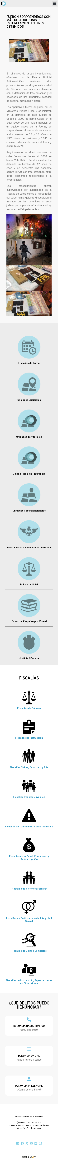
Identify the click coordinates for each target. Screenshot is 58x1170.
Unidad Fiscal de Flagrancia (29, 473)
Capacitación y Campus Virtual (29, 621)
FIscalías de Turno (29, 363)
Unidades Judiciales (29, 400)
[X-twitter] (26, 1143)
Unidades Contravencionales (29, 510)
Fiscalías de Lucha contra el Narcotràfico (29, 826)
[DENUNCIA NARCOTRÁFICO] (29, 1019)
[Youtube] (31, 1143)
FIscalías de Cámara (29, 708)
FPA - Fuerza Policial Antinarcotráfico (29, 547)
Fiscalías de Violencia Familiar (29, 888)
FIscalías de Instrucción (29, 737)
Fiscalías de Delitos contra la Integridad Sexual (29, 920)
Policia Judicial (29, 584)
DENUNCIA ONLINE (29, 1055)
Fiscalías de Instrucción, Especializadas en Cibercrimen (29, 982)
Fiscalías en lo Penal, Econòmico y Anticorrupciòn (29, 858)
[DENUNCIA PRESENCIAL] (29, 1079)
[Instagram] (40, 1143)
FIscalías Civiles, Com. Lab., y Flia (29, 767)
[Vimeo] (35, 1143)
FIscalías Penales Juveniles (29, 797)
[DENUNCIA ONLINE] (29, 1049)
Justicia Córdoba (29, 658)
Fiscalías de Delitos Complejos (29, 950)
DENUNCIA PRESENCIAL (29, 1085)
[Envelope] (17, 1143)
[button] (54, 3)
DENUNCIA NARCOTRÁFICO (29, 1025)
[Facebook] (22, 1143)
